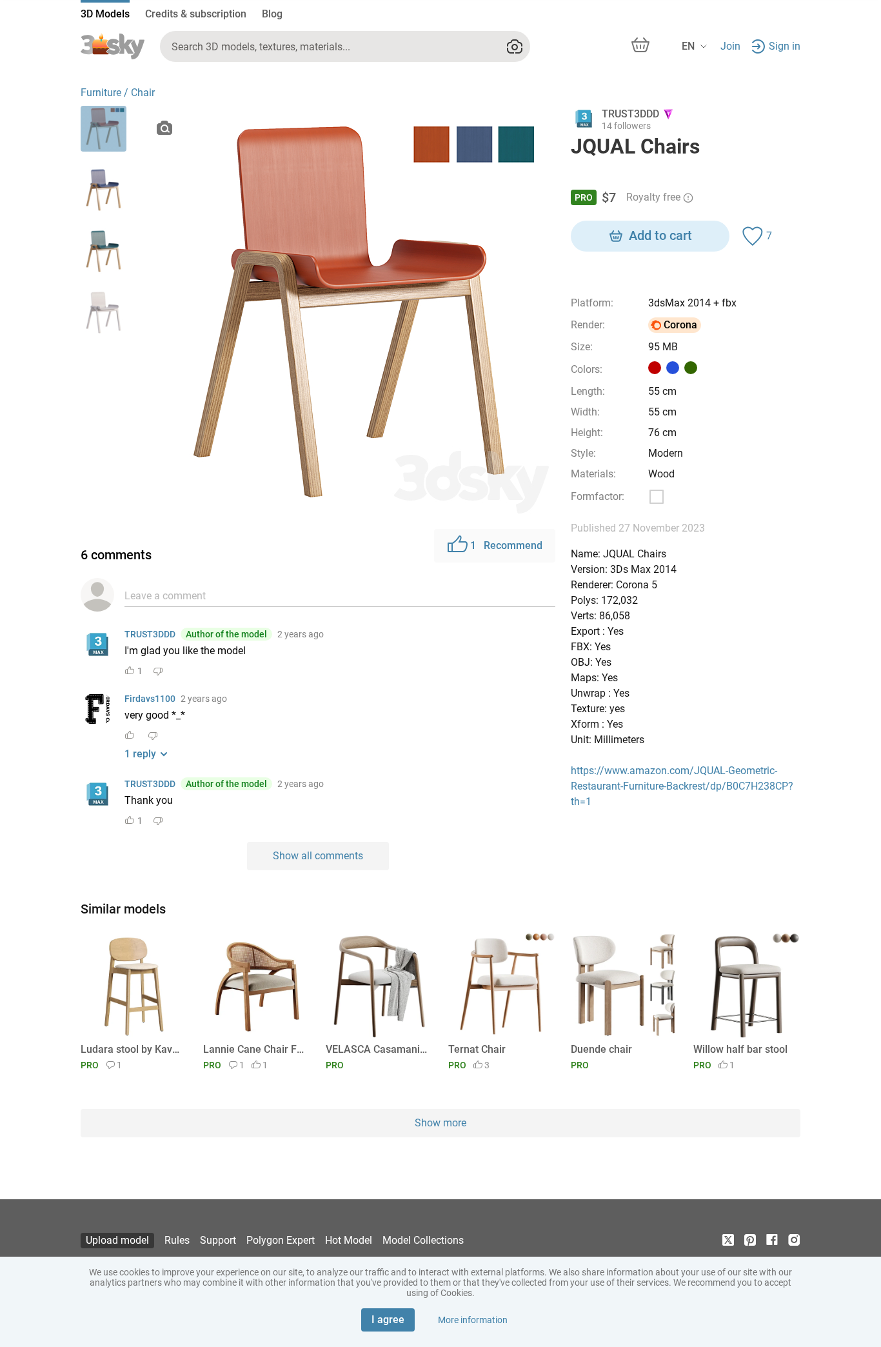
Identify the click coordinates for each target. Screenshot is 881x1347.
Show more (440, 1123)
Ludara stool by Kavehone (132, 1049)
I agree (387, 1319)
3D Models (105, 14)
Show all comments (318, 856)
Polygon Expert (280, 1240)
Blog (272, 14)
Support (218, 1240)
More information (473, 1320)
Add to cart (660, 235)
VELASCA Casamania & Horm (377, 1049)
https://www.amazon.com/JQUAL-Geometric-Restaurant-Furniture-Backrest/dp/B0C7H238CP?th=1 (682, 786)
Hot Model (348, 1240)
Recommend (506, 545)
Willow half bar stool (740, 1049)
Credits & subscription (195, 14)
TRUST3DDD (149, 634)
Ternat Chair (477, 1049)
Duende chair (601, 1049)
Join (730, 46)
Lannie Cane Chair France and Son (254, 1049)
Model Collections (423, 1240)
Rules (177, 1240)
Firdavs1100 (149, 698)
